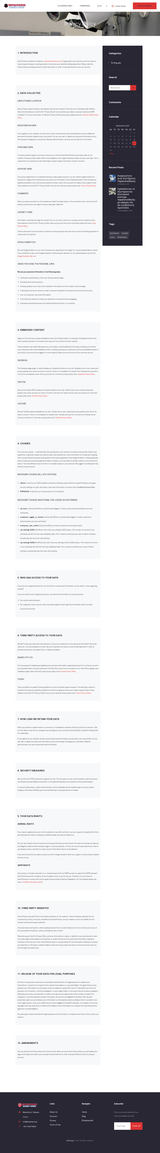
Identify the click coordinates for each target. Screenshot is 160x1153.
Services (53, 1116)
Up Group (69, 1140)
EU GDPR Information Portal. (32, 882)
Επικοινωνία (87, 1120)
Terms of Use (55, 1124)
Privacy (53, 1120)
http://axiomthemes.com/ (53, 61)
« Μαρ (111, 153)
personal (122, 237)
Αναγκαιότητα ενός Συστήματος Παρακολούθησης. (127, 178)
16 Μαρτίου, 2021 (124, 184)
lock (112, 237)
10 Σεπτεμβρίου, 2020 (125, 211)
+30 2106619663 (29, 1126)
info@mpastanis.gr (30, 1121)
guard (125, 233)
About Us (54, 1112)
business (114, 233)
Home (84, 1112)
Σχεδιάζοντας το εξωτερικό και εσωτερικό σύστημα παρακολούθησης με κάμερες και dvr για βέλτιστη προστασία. (126, 198)
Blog (84, 1116)
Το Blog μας (116, 62)
